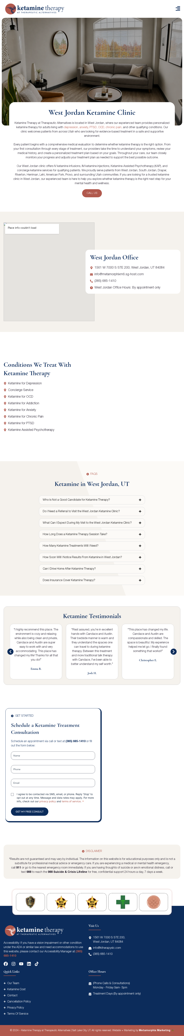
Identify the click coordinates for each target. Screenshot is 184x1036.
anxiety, (84, 127)
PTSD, (93, 127)
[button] (10, 652)
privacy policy (47, 801)
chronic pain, (114, 127)
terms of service (71, 801)
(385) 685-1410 (76, 741)
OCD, (101, 127)
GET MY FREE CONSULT (30, 811)
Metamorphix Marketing (154, 1030)
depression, (71, 127)
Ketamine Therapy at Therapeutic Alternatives (45, 1030)
